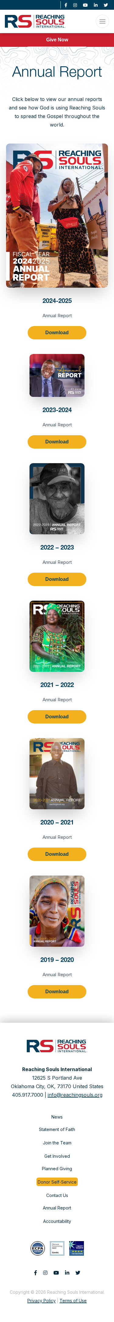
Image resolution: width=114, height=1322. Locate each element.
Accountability (57, 1221)
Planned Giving (57, 1168)
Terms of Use (73, 1300)
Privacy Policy (41, 1300)
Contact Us (57, 1195)
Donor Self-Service (57, 1182)
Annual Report (57, 1207)
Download (57, 332)
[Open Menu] (102, 21)
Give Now (57, 39)
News (57, 1116)
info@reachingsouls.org (75, 1095)
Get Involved (57, 1156)
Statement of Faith (57, 1129)
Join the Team (57, 1142)
